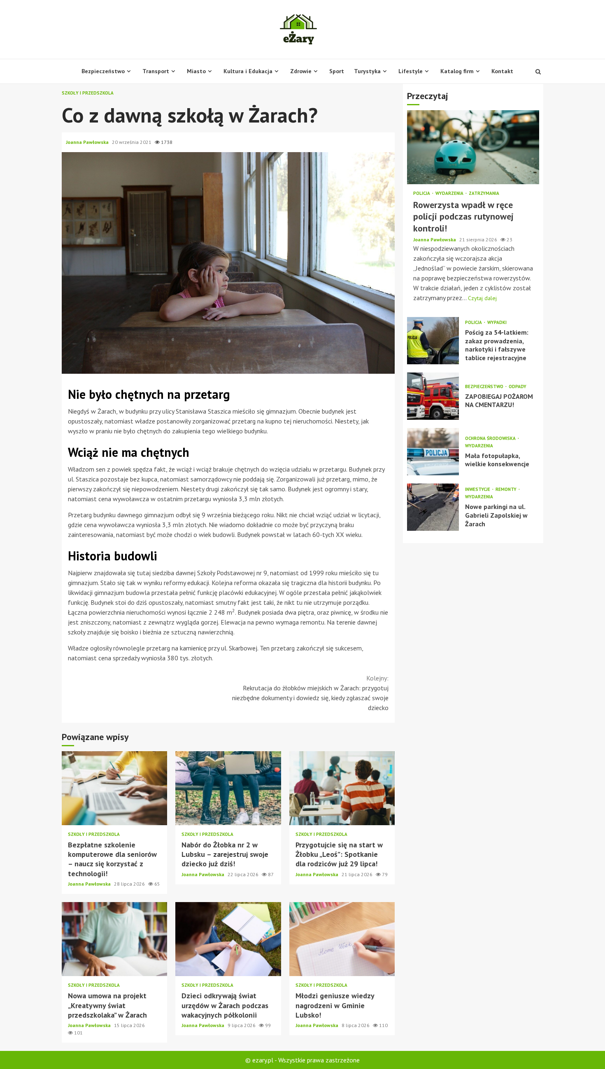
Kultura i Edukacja (247, 71)
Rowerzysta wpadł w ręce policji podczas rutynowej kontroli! (473, 147)
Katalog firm (457, 71)
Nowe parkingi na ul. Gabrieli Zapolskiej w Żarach (433, 507)
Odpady (517, 386)
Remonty (507, 489)
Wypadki (497, 322)
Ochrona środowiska (491, 438)
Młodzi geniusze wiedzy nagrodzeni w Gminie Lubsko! (342, 939)
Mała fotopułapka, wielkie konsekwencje (433, 451)
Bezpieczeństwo (103, 71)
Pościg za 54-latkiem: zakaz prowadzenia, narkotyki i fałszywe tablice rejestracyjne (433, 340)
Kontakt (502, 71)
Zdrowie (301, 71)
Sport (336, 71)
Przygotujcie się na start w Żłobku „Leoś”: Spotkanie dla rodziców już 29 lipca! (342, 788)
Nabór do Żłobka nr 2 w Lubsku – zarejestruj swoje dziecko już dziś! (228, 788)
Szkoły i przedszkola (88, 93)
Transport (155, 71)
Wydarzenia (450, 193)
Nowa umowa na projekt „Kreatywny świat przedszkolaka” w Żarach (114, 939)
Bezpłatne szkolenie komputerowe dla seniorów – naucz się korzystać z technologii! (114, 788)
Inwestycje (478, 489)
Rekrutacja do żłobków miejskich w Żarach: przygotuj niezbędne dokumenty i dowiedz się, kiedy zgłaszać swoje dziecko (310, 693)
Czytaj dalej (482, 298)
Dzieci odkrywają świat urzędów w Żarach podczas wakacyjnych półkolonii (228, 939)
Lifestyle (410, 71)
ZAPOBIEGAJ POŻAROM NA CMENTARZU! (433, 396)
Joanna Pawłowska (88, 142)
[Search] (538, 71)
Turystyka (367, 71)
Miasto (196, 71)
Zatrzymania (484, 193)
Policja (422, 193)
